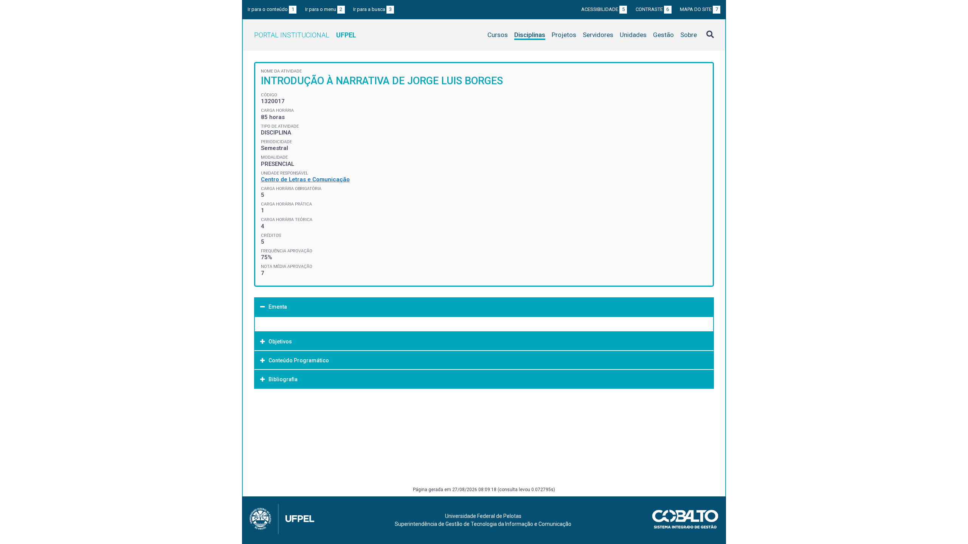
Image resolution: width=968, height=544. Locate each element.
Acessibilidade (603, 9)
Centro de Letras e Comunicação (305, 179)
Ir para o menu (324, 9)
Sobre (688, 35)
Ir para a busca (372, 9)
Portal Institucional (305, 35)
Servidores (598, 35)
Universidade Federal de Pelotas (483, 516)
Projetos (564, 35)
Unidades (633, 35)
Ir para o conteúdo (271, 9)
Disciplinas (529, 35)
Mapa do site (699, 9)
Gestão (663, 35)
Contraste (652, 9)
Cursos (497, 35)
